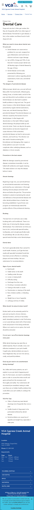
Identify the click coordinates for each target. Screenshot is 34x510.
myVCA (4, 478)
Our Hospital (6, 475)
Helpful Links (6, 486)
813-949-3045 (10, 448)
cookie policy (17, 502)
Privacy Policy (11, 496)
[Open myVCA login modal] (22, 6)
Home (3, 14)
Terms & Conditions (21, 496)
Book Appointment (25, 2)
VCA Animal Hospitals (8, 471)
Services (10, 14)
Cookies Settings (16, 508)
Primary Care (18, 14)
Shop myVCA (5, 482)
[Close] (32, 499)
